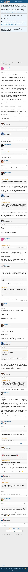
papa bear (6, 265)
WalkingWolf (7, 133)
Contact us (3, 568)
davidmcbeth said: (5, 202)
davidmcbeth (7, 144)
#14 (26, 377)
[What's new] (24, 1)
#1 (26, 72)
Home (23, 568)
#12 (26, 329)
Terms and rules (9, 568)
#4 (26, 149)
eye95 (5, 220)
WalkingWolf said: (4, 245)
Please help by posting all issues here (14, 12)
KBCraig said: (4, 350)
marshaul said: (4, 438)
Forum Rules (12, 28)
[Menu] (1, 1)
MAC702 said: (4, 179)
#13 (26, 347)
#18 (26, 479)
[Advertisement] (14, 47)
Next (14, 528)
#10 (26, 269)
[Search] (26, 1)
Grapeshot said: (4, 151)
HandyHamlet (7, 421)
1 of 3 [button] (10, 528)
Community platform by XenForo (11, 570)
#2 (26, 127)
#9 (26, 243)
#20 (26, 523)
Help (20, 568)
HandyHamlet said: (5, 460)
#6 (26, 177)
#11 (26, 308)
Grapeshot (7, 123)
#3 (26, 137)
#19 (26, 503)
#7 (26, 199)
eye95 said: (3, 287)
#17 (26, 451)
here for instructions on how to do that (13, 23)
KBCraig (6, 324)
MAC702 (6, 160)
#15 (26, 397)
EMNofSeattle (7, 498)
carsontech (4, 64)
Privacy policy (15, 568)
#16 (26, 426)
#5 (26, 165)
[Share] (25, 72)
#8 (26, 224)
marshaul (6, 392)
